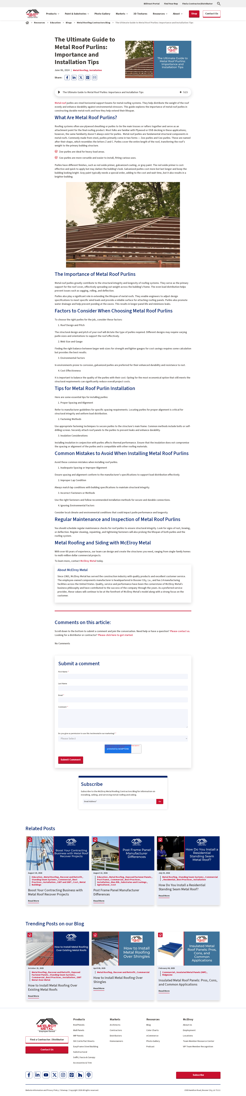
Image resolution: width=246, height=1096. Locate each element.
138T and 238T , (65, 882)
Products (51, 14)
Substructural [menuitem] (80, 1052)
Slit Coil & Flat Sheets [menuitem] (83, 1041)
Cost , (76, 882)
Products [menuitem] (79, 1019)
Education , (38, 877)
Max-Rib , (116, 882)
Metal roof (60, 103)
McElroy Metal (88, 561)
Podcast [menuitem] (150, 1046)
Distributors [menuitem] (116, 1035)
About (176, 14)
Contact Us (47, 1049)
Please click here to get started (115, 635)
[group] (123, 92)
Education (55, 22)
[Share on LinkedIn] (74, 77)
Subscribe (198, 1075)
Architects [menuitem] (115, 1024)
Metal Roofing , (81, 70)
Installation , (50, 882)
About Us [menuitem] (187, 1024)
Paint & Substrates (76, 14)
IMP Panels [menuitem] (78, 1035)
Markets (121, 14)
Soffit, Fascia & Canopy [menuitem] (84, 1057)
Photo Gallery (102, 14)
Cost (113, 884)
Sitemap (64, 1090)
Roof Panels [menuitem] (78, 1024)
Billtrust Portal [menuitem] (152, 3)
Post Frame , (104, 879)
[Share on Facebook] (67, 77)
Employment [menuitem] (189, 1030)
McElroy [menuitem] (188, 1019)
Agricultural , (104, 884)
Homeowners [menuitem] (116, 1041)
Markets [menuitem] (115, 1019)
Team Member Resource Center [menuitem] (198, 1041)
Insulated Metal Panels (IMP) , (192, 972)
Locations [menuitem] (188, 1035)
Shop (194, 13)
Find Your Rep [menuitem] (171, 3)
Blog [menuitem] (148, 1024)
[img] (181, 92)
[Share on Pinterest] (87, 77)
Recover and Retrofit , (71, 877)
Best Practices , (133, 879)
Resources (159, 14)
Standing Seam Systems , (45, 879)
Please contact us (179, 631)
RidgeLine (167, 974)
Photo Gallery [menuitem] (153, 1041)
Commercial (143, 972)
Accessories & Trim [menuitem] (82, 1062)
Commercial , (65, 879)
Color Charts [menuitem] (152, 1030)
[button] (59, 92)
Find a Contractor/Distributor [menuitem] (197, 3)
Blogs (69, 22)
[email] (94, 77)
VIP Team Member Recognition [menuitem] (198, 1046)
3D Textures (140, 14)
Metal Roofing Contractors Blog (93, 22)
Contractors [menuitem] (116, 1030)
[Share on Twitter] (80, 77)
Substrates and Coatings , (134, 882)
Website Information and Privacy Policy (42, 1090)
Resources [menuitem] (153, 1019)
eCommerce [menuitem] (152, 1035)
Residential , (170, 879)
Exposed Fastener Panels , (139, 877)
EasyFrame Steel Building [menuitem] (85, 1046)
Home (27, 22)
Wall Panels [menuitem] (78, 1030)
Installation (95, 70)
